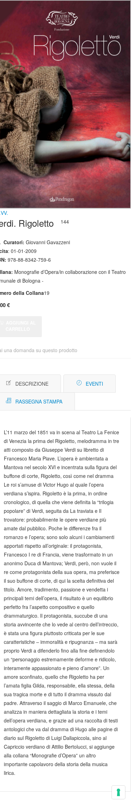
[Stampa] (110, 384)
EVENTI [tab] (94, 383)
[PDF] (100, 384)
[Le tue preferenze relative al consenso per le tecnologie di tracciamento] (118, 792)
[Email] (121, 384)
